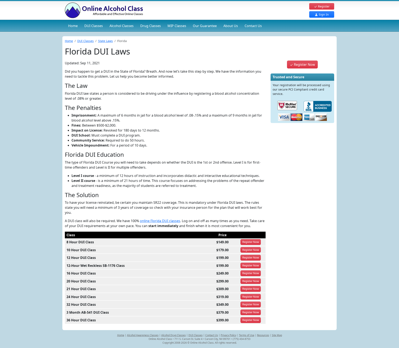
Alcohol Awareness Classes (143, 335)
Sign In (323, 14)
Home (73, 26)
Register (323, 6)
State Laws (105, 41)
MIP (176, 26)
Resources (263, 335)
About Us (230, 26)
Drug (150, 26)
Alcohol (122, 26)
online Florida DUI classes (160, 221)
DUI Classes (85, 41)
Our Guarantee (205, 26)
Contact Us (253, 26)
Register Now (304, 64)
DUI (93, 26)
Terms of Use (246, 335)
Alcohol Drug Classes (173, 335)
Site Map (277, 335)
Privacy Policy (228, 335)
